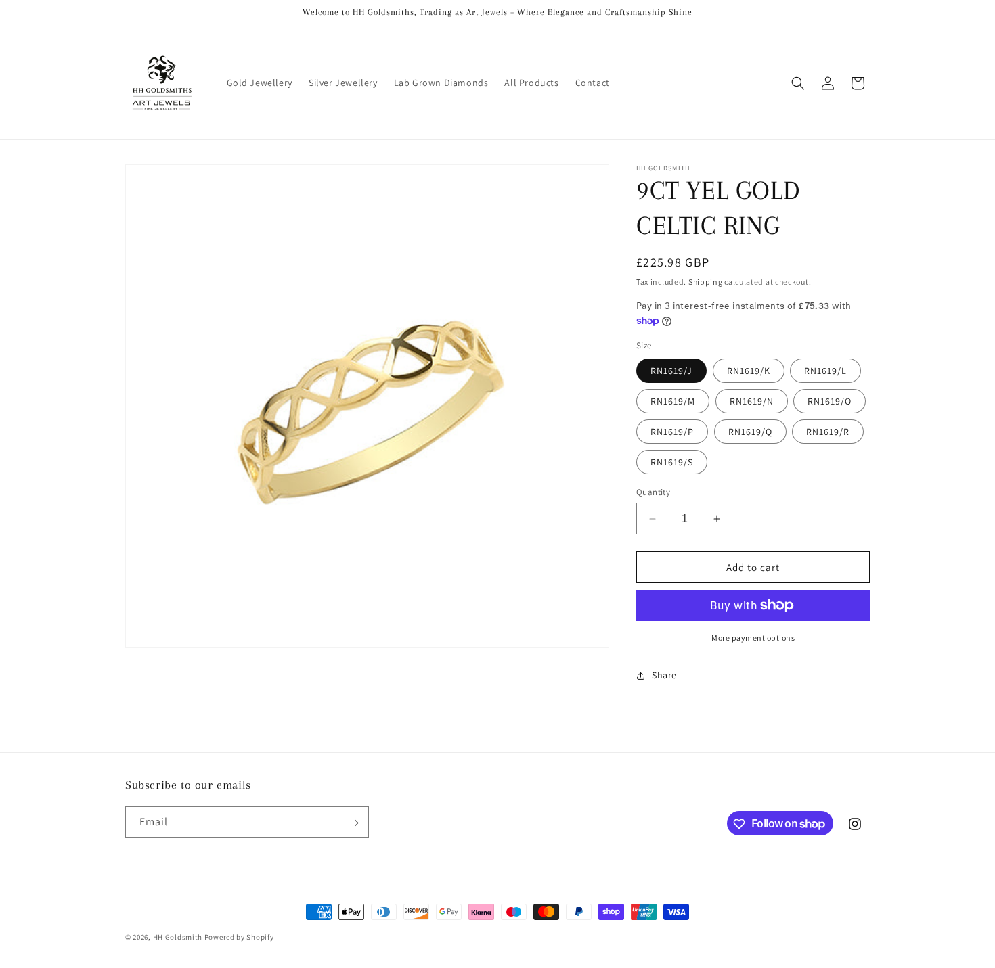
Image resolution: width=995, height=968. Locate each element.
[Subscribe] (353, 823)
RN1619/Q (750, 431)
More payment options (753, 637)
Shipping (705, 282)
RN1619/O (830, 401)
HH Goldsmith (177, 937)
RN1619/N (752, 401)
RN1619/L (825, 371)
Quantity (653, 492)
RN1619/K (748, 371)
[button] (798, 83)
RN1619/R (827, 431)
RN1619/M (672, 401)
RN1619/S (671, 462)
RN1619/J (671, 371)
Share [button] (664, 675)
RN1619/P (672, 431)
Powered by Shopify (239, 937)
